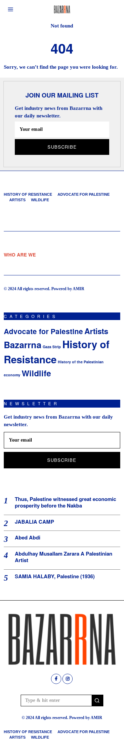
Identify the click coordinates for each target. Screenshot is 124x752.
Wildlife (40, 200)
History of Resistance (28, 194)
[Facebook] (56, 679)
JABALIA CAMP (34, 522)
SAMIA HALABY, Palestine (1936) (55, 576)
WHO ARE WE (20, 254)
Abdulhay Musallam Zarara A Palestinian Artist (63, 557)
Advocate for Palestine (84, 194)
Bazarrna (22, 344)
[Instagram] (67, 679)
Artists (17, 200)
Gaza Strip (52, 346)
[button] (97, 700)
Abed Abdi (27, 537)
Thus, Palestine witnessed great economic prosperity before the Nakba (65, 502)
